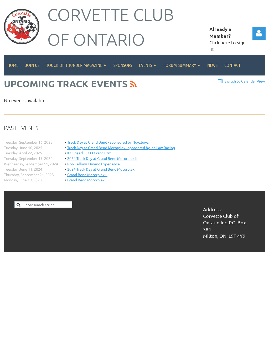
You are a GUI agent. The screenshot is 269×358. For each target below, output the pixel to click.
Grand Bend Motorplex (86, 179)
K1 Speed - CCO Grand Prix (89, 152)
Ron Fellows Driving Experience (93, 163)
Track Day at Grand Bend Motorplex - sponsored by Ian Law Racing (121, 147)
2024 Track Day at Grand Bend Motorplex (100, 169)
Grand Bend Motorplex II (87, 174)
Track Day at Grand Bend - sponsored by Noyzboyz (108, 142)
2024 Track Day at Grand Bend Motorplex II (102, 158)
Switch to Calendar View (245, 81)
